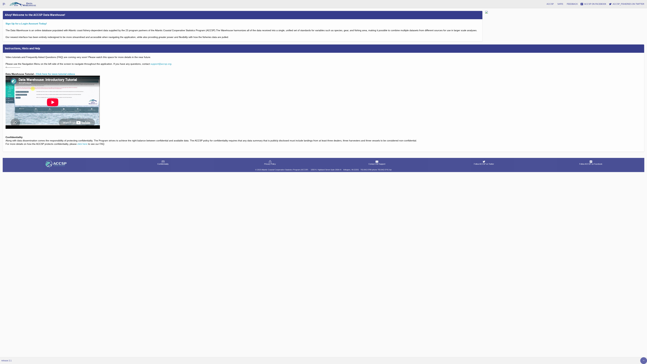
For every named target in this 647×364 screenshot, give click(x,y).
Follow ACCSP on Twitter (484, 164)
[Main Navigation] (4, 4)
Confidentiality (163, 164)
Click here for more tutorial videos (55, 74)
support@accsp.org (160, 64)
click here (82, 144)
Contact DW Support (376, 164)
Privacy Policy (270, 164)
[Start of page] (643, 360)
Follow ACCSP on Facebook (590, 164)
